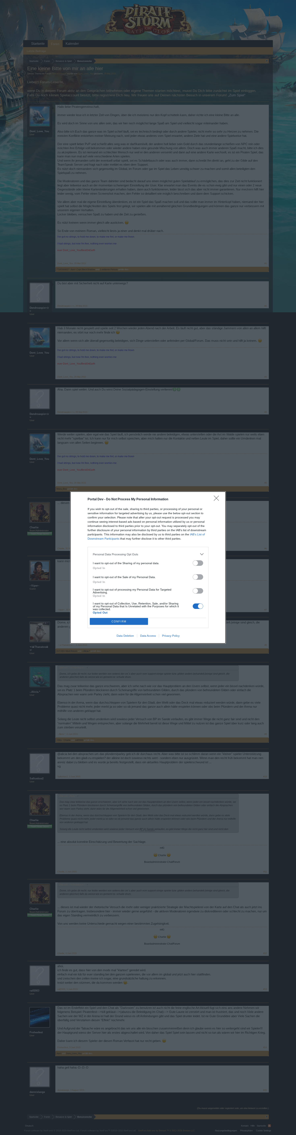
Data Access (148, 635)
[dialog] (148, 567)
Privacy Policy (171, 635)
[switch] (198, 563)
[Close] (217, 499)
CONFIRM (119, 621)
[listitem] (148, 554)
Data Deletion (125, 635)
